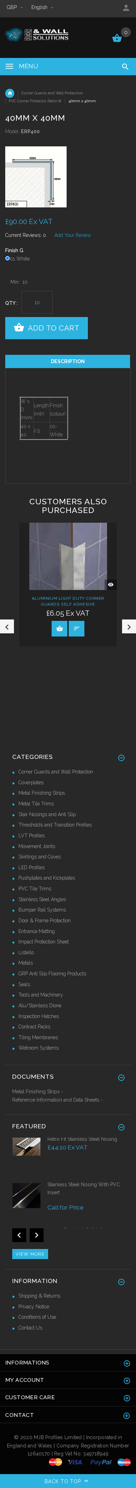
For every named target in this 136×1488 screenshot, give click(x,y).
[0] (117, 41)
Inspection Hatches (38, 1016)
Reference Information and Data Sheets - (57, 1100)
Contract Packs (34, 1026)
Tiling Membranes (38, 1037)
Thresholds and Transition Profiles (55, 825)
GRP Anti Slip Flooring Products (52, 973)
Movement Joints (36, 846)
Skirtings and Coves (39, 857)
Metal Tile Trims (36, 803)
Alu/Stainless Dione (39, 1005)
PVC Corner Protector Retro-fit (35, 101)
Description (68, 361)
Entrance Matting (36, 931)
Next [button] (129, 626)
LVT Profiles (31, 835)
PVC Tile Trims (34, 888)
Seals (24, 984)
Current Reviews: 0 (25, 235)
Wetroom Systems (38, 1048)
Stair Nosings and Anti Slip (47, 814)
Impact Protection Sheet (43, 941)
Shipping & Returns (39, 1296)
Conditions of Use (37, 1317)
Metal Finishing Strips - (37, 1091)
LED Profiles (31, 867)
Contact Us (30, 1328)
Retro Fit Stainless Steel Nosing (82, 1139)
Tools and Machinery (40, 995)
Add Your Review (72, 235)
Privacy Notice (33, 1306)
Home (9, 93)
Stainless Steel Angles (42, 899)
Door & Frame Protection (44, 920)
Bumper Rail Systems (42, 910)
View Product (59, 628)
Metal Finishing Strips (41, 793)
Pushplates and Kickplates (46, 878)
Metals (25, 963)
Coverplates (31, 782)
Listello (26, 952)
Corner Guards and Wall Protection (52, 93)
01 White (20, 259)
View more (30, 1254)
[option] (68, 176)
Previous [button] (7, 626)
